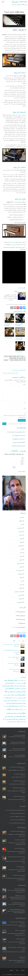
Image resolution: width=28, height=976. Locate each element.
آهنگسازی (10, 356)
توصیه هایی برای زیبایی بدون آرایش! (19, 875)
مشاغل (21, 567)
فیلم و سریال (19, 563)
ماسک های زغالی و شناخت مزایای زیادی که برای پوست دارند (16, 857)
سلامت (21, 553)
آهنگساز (14, 356)
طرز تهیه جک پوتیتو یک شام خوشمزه (18, 446)
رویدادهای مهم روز (12, 706)
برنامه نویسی (20, 528)
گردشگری (20, 595)
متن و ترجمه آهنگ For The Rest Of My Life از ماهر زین (12, 651)
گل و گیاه (20, 599)
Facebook (22, 970)
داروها (21, 542)
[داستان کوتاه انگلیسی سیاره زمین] (22, 658)
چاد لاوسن (9, 242)
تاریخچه (12, 685)
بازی (21, 524)
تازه (18, 641)
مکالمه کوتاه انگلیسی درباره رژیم (20, 755)
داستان (21, 698)
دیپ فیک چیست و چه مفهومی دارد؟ (18, 439)
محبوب (23, 641)
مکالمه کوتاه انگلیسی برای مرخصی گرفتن (18, 748)
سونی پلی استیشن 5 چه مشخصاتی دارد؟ (18, 903)
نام (25, 403)
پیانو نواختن (16, 360)
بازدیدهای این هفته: (21, 612)
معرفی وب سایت (19, 570)
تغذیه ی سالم (15, 688)
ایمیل (24, 408)
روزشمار (14, 700)
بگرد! (4, 424)
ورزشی (21, 585)
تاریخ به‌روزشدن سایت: (21, 627)
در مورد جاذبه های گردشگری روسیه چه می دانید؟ (17, 922)
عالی (22, 458)
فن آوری (20, 560)
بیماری (19, 683)
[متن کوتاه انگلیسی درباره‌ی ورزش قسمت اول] (22, 645)
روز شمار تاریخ (8, 700)
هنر (22, 356)
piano (18, 356)
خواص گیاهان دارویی (12, 695)
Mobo (14, 30)
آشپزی (21, 517)
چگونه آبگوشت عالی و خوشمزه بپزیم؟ (11, 373)
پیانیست (12, 360)
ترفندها (20, 535)
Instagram (11, 970)
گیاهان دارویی (19, 602)
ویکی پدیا (21, 288)
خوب (22, 460)
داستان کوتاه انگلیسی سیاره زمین (14, 657)
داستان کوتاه (9, 698)
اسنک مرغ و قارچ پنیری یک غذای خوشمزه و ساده (16, 432)
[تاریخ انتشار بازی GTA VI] (22, 671)
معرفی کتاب (20, 574)
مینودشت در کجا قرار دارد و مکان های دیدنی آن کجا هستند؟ (17, 948)
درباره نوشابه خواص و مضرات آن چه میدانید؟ (18, 831)
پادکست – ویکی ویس (18, 592)
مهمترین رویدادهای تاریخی (16, 719)
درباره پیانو (21, 358)
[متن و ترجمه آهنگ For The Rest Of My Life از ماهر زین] (22, 652)
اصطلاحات (20, 521)
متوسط (22, 462)
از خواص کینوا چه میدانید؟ (20, 866)
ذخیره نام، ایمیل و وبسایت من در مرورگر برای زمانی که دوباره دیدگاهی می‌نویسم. (15, 416)
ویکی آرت (20, 588)
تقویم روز (10, 691)
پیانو (20, 360)
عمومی (21, 556)
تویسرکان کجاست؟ (22, 957)
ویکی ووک (6, 719)
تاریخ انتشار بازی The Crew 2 (20, 889)
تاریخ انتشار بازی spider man (20, 896)
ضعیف (22, 464)
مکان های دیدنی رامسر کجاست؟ (20, 930)
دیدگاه (24, 384)
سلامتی (23, 713)
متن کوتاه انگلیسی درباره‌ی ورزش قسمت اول (12, 644)
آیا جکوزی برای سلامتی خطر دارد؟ (18, 370)
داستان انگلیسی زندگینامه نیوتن (14, 663)
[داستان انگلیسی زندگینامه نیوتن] (22, 664)
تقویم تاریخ (8, 688)
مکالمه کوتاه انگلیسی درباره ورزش (19, 442)
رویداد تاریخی (22, 703)
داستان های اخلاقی (16, 698)
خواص (19, 695)
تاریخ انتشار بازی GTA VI (15, 669)
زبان (21, 549)
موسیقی (14, 358)
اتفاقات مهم (14, 680)
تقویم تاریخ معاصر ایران (19, 691)
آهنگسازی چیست (16, 244)
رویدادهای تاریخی (21, 706)
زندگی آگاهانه (10, 974)
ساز (17, 358)
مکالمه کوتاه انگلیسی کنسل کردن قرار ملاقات (18, 742)
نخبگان (21, 577)
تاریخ (12, 683)
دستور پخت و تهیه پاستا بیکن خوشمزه (19, 788)
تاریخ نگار (17, 686)
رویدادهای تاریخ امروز (12, 703)
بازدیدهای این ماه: (21, 616)
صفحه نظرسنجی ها (21, 471)
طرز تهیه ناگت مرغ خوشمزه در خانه (18, 435)
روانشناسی (20, 546)
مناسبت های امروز (15, 713)
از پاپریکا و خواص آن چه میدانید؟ (19, 848)
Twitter (17, 970)
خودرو (21, 539)
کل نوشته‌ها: (22, 623)
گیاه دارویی (10, 721)
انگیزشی (21, 683)
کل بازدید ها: (22, 619)
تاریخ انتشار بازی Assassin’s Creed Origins (17, 909)
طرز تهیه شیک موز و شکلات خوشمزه (19, 796)
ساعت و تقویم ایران (17, 709)
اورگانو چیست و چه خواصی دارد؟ (20, 840)
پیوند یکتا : (6, 360)
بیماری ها (20, 531)
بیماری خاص (16, 683)
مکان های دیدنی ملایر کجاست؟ (20, 939)
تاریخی (20, 688)
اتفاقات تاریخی (20, 680)
